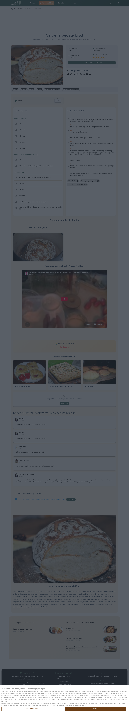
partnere (13, 691)
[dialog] (64, 699)
